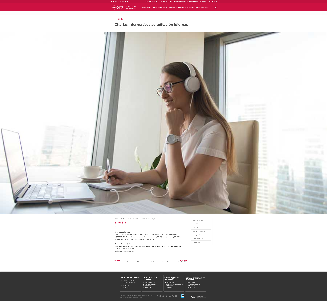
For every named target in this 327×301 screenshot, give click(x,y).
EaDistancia (205, 7)
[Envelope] (175, 296)
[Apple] (127, 1)
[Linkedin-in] (121, 1)
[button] (215, 7)
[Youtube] (118, 1)
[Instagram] (116, 1)
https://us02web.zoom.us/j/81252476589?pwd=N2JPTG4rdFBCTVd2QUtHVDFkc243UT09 (148, 246)
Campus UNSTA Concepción (171, 278)
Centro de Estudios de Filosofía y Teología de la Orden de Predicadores (195, 278)
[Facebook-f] (111, 1)
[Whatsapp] (123, 1)
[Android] (125, 1)
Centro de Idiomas (141, 219)
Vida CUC (181, 7)
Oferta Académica (159, 7)
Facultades (171, 7)
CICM (149, 219)
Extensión (190, 7)
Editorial (197, 7)
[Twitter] (114, 1)
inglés (154, 219)
